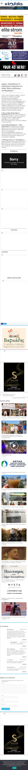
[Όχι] (26, 765)
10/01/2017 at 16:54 (23, 629)
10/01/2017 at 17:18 (23, 642)
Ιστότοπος (3, 704)
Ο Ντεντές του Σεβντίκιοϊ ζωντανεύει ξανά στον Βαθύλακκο (13, 417)
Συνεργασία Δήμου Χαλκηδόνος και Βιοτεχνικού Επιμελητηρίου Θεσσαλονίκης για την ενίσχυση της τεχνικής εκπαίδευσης (12, 436)
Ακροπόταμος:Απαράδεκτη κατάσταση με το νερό (11, 489)
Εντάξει (14, 767)
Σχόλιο (3, 683)
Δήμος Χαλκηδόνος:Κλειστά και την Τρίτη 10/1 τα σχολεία (9, 394)
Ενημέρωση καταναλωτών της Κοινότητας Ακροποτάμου (13, 472)
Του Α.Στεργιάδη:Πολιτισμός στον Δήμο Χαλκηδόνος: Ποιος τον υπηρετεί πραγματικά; (12, 580)
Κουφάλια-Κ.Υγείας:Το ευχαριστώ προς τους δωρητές (12, 506)
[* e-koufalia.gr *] (14, 3)
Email (2, 699)
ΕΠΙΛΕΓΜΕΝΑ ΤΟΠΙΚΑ (15, 92)
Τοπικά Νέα (21, 92)
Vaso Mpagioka (13, 642)
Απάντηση (24, 639)
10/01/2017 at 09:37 (23, 667)
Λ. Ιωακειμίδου (10, 659)
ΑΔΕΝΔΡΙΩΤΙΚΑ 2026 (6, 455)
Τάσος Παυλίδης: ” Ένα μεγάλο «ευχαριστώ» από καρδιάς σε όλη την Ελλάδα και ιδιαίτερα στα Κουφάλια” (13, 562)
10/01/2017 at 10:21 (23, 659)
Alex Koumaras (10, 629)
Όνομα (2, 695)
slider (10, 92)
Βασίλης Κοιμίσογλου (11, 667)
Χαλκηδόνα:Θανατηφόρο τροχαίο (18, 397)
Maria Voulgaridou (11, 649)
